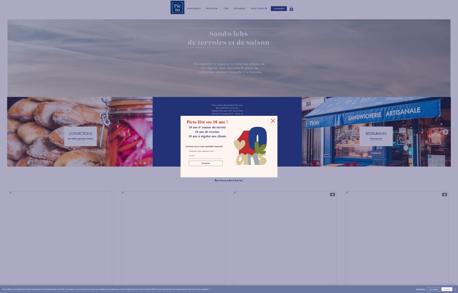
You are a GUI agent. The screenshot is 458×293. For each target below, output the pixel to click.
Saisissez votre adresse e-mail (201, 151)
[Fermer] (455, 289)
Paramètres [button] (420, 289)
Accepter (447, 289)
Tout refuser (433, 289)
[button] (273, 121)
